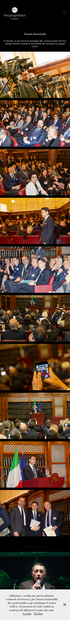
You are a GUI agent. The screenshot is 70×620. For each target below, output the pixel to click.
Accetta (27, 613)
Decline (38, 613)
